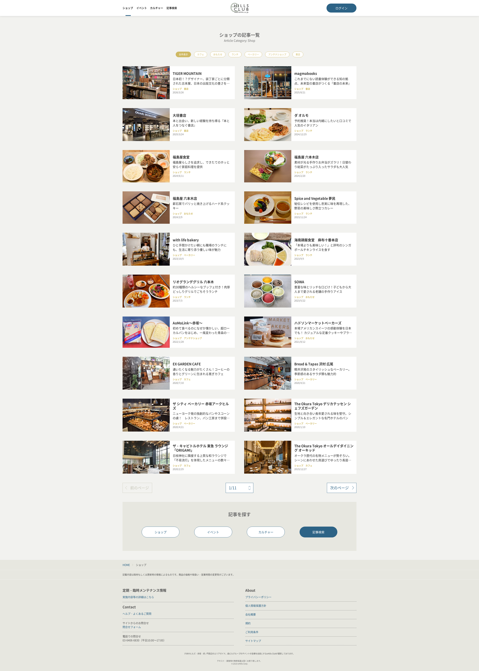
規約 (248, 623)
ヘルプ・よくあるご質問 (137, 613)
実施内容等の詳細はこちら (138, 597)
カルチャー (156, 8)
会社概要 (250, 614)
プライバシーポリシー (258, 597)
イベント (141, 8)
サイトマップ (253, 641)
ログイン (341, 8)
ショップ (128, 8)
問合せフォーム (132, 627)
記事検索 (172, 8)
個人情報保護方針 (255, 605)
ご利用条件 (251, 632)
